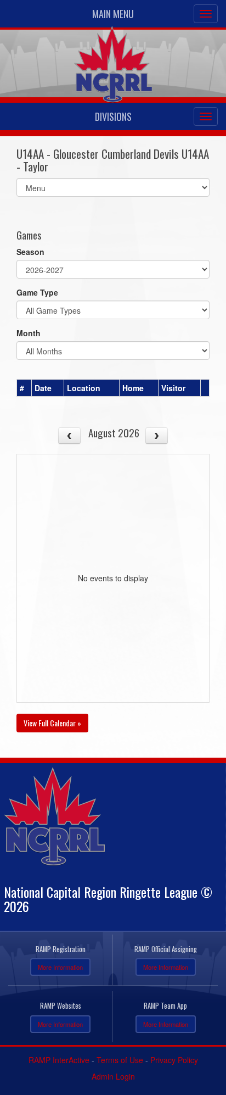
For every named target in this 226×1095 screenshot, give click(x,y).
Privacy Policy (174, 1059)
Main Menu (113, 14)
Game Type (37, 292)
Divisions (113, 116)
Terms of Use (120, 1059)
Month (28, 332)
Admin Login (113, 1076)
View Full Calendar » (52, 723)
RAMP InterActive (59, 1059)
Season (30, 251)
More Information (60, 967)
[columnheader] (24, 388)
